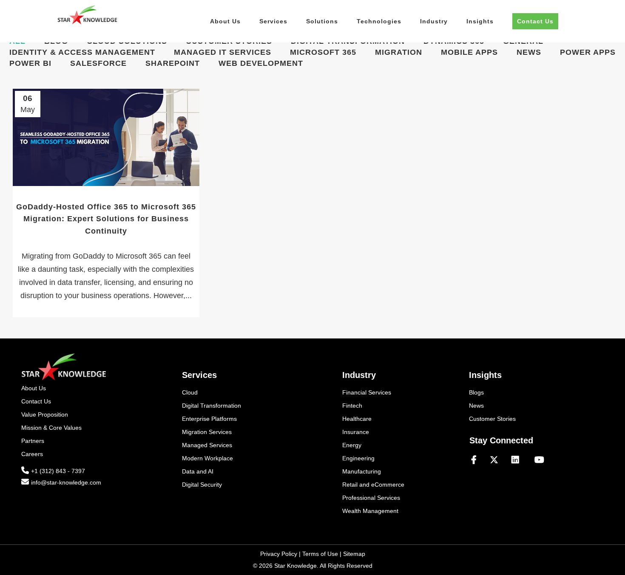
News (476, 405)
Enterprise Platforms (209, 418)
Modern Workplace (207, 458)
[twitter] (497, 460)
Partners (32, 440)
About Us (33, 388)
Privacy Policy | (281, 553)
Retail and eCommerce (373, 484)
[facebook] (477, 460)
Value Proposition (44, 414)
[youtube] (539, 460)
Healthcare (357, 418)
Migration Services (207, 431)
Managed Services (207, 445)
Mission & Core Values (51, 427)
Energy (351, 445)
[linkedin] (518, 460)
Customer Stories (492, 418)
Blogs (476, 392)
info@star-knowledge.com (66, 482)
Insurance (355, 431)
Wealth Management (370, 510)
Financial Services (366, 392)
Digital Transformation (211, 405)
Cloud (190, 392)
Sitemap (354, 553)
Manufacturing (361, 471)
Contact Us (36, 401)
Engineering (358, 458)
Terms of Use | (322, 553)
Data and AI (197, 471)
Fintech (352, 405)
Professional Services (371, 497)
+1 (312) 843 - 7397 (58, 471)
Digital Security (202, 484)
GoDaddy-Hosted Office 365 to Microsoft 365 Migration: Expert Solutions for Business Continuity (106, 219)
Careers (32, 454)
